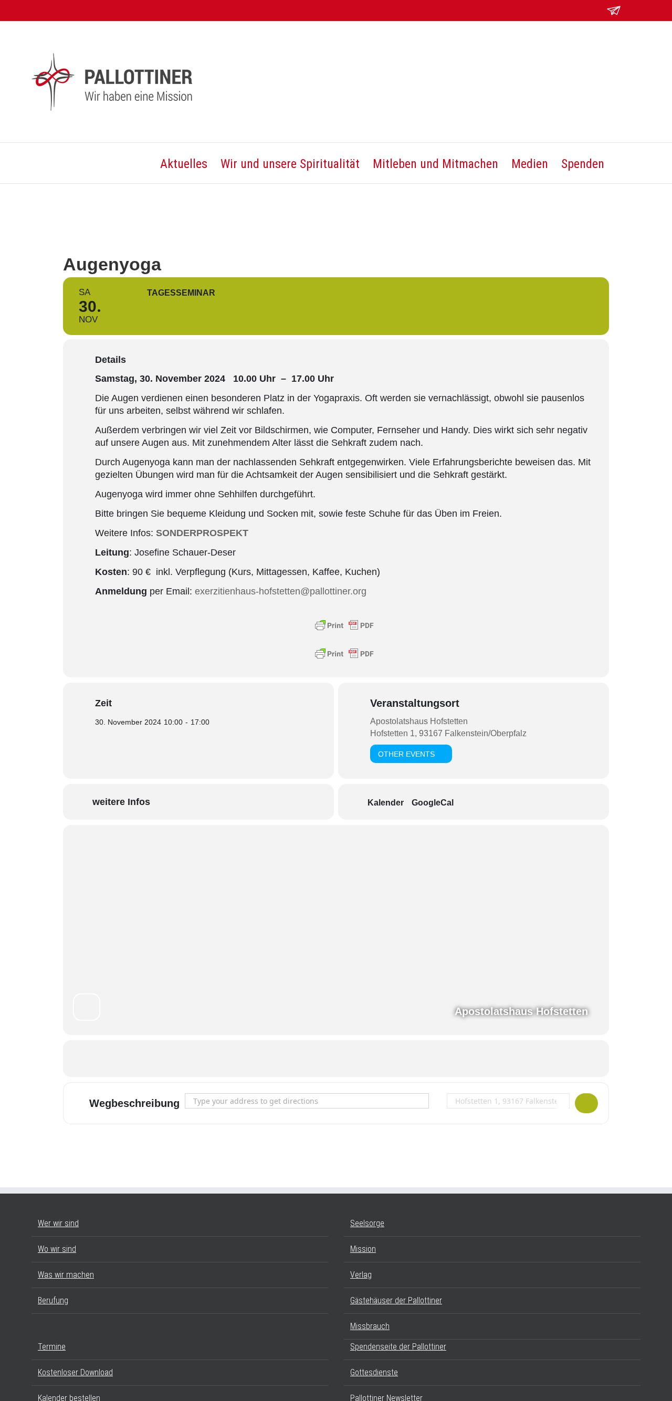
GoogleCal (433, 802)
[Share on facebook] (310, 1058)
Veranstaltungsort (414, 703)
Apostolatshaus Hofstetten (419, 721)
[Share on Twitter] (336, 1058)
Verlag (361, 1275)
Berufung (53, 1300)
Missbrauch (370, 1326)
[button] (622, 163)
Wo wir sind (57, 1249)
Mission (363, 1249)
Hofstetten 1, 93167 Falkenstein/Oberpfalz (448, 733)
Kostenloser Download (75, 1372)
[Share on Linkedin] (362, 1058)
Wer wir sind (58, 1223)
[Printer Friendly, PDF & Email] (344, 625)
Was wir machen (66, 1275)
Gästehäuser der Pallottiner (396, 1300)
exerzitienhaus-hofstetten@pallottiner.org (280, 591)
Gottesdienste (374, 1372)
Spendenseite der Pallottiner (398, 1347)
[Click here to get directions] (586, 1103)
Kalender (386, 802)
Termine (52, 1347)
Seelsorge (367, 1223)
